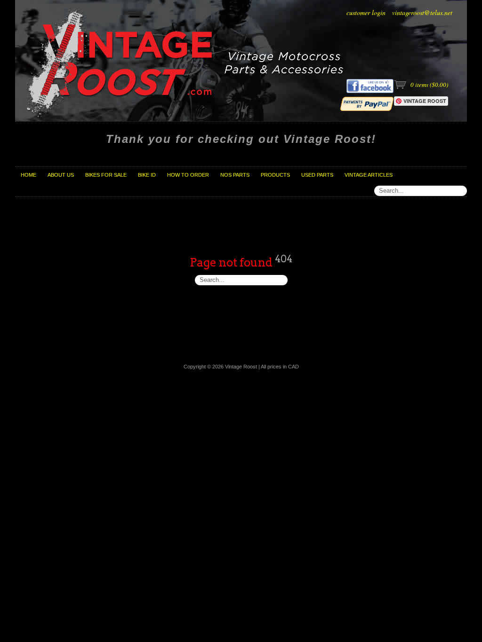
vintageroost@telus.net (422, 12)
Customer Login (366, 12)
